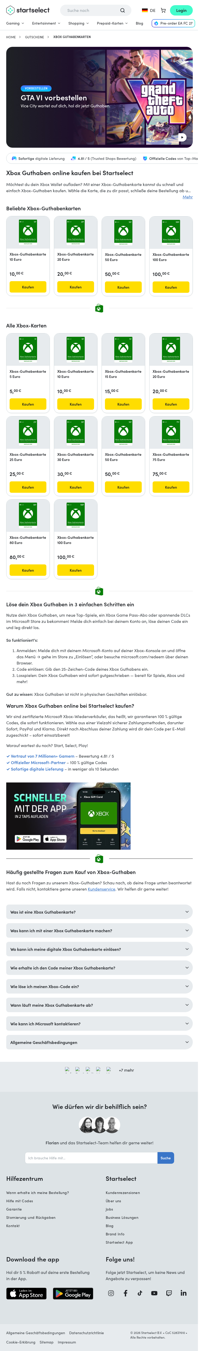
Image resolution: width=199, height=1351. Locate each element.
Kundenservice (101, 889)
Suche (164, 1161)
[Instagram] (111, 1296)
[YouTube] (153, 1296)
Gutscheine (34, 37)
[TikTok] (139, 1296)
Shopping (76, 23)
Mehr (188, 196)
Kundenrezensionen (121, 1195)
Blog (139, 23)
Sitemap (47, 1345)
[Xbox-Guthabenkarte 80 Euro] (28, 515)
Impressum (67, 1345)
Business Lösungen (120, 1220)
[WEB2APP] (99, 816)
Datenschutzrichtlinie (86, 1335)
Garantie (14, 1212)
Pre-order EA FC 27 (176, 23)
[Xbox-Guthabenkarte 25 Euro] (28, 433)
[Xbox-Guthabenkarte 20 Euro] (75, 232)
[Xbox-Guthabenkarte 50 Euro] (123, 233)
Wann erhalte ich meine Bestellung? (37, 1195)
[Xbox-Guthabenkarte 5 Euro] (28, 350)
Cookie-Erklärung (20, 1345)
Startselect (119, 1181)
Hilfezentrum (24, 1181)
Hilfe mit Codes (19, 1204)
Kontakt (13, 1229)
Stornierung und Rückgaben (31, 1220)
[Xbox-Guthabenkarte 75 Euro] (171, 433)
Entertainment (44, 23)
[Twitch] (167, 1296)
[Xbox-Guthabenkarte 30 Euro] (75, 433)
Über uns (111, 1204)
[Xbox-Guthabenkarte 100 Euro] (171, 233)
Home (11, 37)
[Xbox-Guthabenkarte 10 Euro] (28, 232)
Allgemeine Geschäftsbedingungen (35, 1335)
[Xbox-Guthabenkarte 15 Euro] (123, 350)
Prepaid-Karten (110, 23)
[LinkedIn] (182, 1296)
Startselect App (117, 1245)
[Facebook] (125, 1296)
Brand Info (113, 1237)
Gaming (13, 23)
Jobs (107, 1212)
